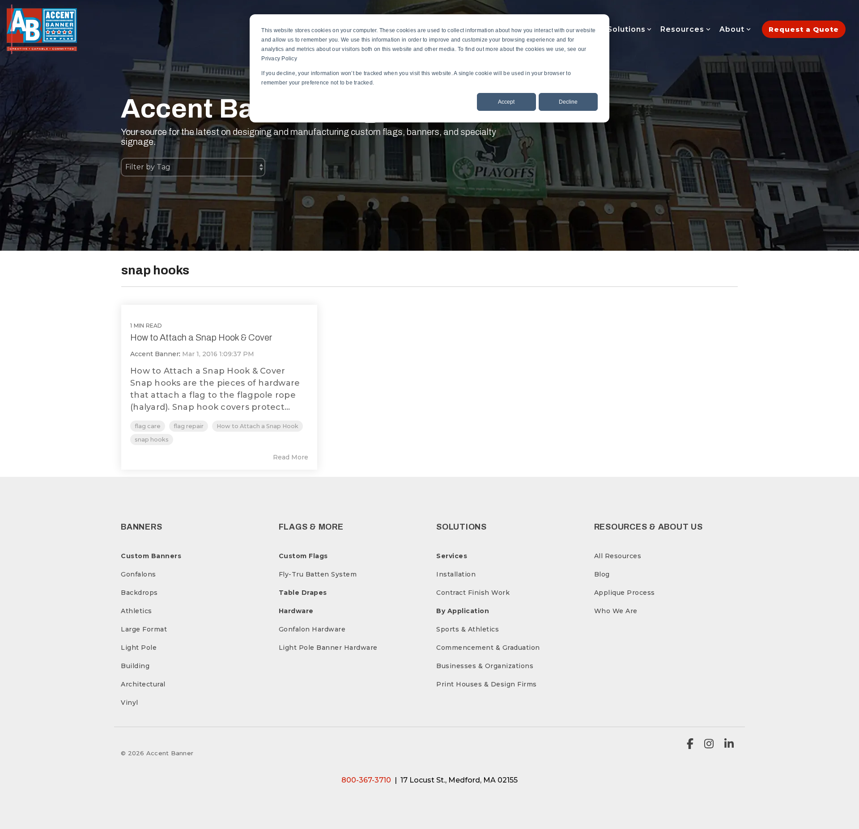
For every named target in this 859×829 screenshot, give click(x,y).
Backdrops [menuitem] (139, 593)
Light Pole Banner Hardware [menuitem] (328, 648)
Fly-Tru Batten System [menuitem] (318, 574)
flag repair (189, 426)
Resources (682, 29)
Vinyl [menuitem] (129, 703)
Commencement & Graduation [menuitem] (488, 648)
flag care (148, 426)
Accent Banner (154, 354)
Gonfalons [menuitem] (138, 574)
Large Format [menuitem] (144, 629)
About (731, 29)
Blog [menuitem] (602, 574)
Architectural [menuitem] (143, 684)
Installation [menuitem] (456, 574)
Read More (290, 457)
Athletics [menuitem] (136, 611)
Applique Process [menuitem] (624, 593)
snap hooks (152, 439)
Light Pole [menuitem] (139, 648)
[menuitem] (151, 556)
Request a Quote (804, 29)
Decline (568, 102)
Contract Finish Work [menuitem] (473, 593)
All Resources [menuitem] (618, 556)
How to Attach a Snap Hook (257, 426)
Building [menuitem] (135, 666)
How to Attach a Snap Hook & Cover (201, 337)
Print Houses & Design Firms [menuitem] (486, 684)
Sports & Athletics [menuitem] (467, 629)
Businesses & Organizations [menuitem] (484, 666)
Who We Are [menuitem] (616, 611)
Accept (506, 102)
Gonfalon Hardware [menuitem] (312, 629)
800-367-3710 (366, 780)
